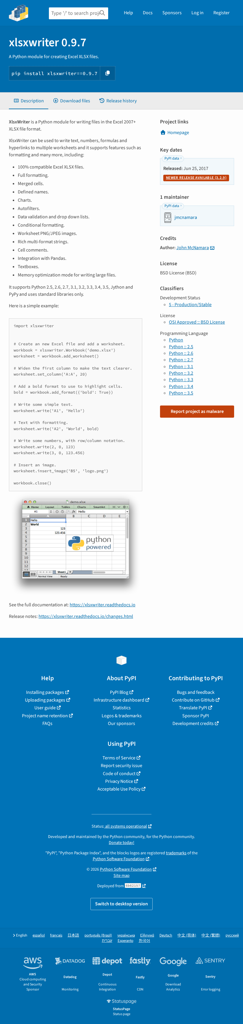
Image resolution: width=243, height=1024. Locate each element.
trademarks (176, 853)
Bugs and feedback (196, 692)
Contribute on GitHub (193, 700)
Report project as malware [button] (197, 411)
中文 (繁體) (211, 935)
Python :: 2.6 (181, 353)
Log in (197, 12)
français (56, 935)
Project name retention (45, 716)
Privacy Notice (119, 781)
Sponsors (172, 12)
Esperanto (125, 940)
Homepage (178, 132)
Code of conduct (119, 773)
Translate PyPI (193, 708)
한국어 (144, 940)
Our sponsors (121, 723)
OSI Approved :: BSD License (197, 322)
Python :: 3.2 (181, 373)
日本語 (73, 935)
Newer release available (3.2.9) (196, 177)
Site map (121, 875)
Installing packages (45, 692)
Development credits (193, 723)
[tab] (28, 101)
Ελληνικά (147, 935)
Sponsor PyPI (195, 716)
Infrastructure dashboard (119, 700)
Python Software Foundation (119, 859)
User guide (45, 708)
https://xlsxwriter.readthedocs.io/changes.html (86, 616)
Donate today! (121, 842)
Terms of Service (119, 758)
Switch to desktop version (121, 904)
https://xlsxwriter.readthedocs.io (102, 605)
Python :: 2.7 (181, 360)
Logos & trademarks (122, 716)
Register (221, 12)
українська (126, 935)
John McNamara (192, 247)
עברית (107, 940)
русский (232, 935)
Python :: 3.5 (181, 393)
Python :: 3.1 (181, 366)
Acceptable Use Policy (118, 789)
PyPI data (171, 158)
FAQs (47, 723)
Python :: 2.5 (181, 347)
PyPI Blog (119, 692)
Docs (148, 12)
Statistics (122, 708)
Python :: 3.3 (181, 379)
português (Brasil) (98, 935)
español (39, 935)
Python (176, 340)
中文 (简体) (187, 935)
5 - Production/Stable (190, 304)
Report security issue (121, 765)
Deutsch (165, 935)
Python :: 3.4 (181, 386)
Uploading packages (45, 700)
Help (128, 12)
